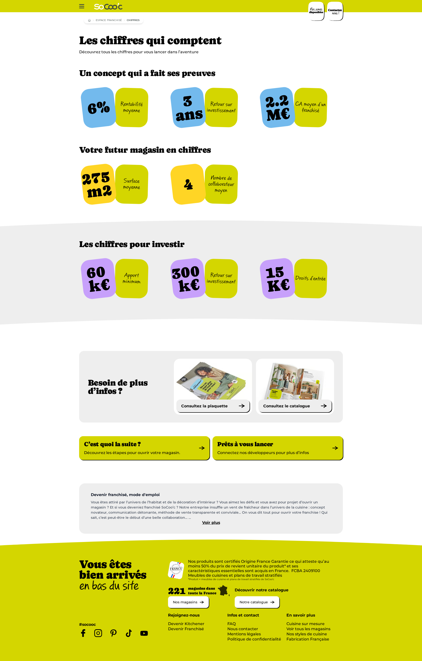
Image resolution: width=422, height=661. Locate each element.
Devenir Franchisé (186, 629)
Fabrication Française (307, 639)
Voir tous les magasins (308, 629)
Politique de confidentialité (254, 639)
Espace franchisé (109, 20)
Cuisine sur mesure (305, 623)
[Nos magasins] (188, 606)
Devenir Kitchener (186, 623)
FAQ (231, 623)
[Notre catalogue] (257, 606)
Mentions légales (244, 634)
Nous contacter (242, 629)
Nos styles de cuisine (306, 634)
